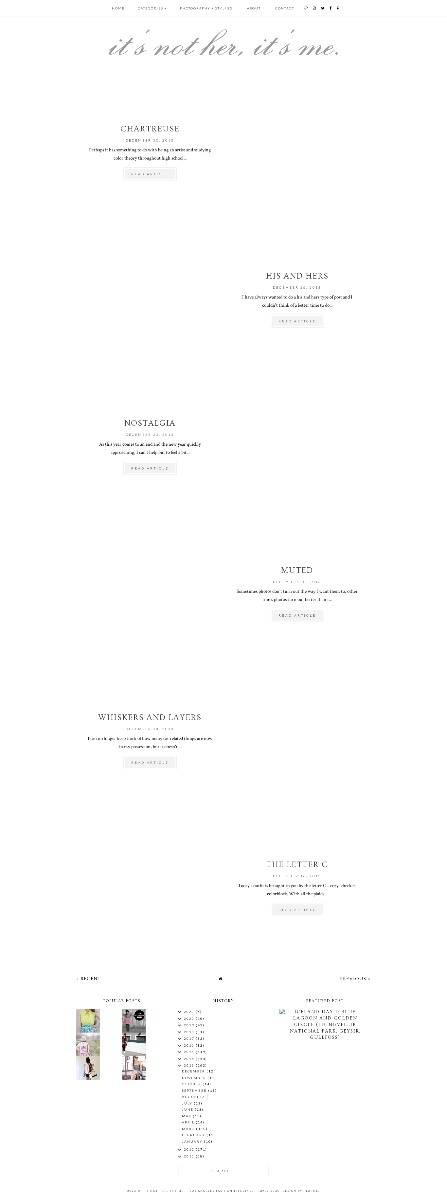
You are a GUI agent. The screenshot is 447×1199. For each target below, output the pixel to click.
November (194, 1078)
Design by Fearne (300, 1190)
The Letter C (297, 864)
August (191, 1097)
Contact (284, 8)
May (187, 1116)
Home (118, 8)
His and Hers (297, 276)
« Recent (88, 979)
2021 (190, 1012)
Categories (150, 8)
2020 (190, 1018)
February (194, 1135)
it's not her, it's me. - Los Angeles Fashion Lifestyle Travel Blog (211, 1190)
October (192, 1084)
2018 (190, 1032)
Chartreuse (150, 129)
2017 (190, 1038)
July (188, 1103)
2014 (190, 1059)
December (194, 1071)
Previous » (355, 979)
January (193, 1141)
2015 (190, 1052)
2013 (190, 1065)
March (190, 1129)
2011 (190, 1156)
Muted (297, 570)
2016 (190, 1045)
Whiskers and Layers (150, 717)
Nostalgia (150, 423)
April (189, 1122)
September (195, 1090)
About (254, 8)
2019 (190, 1025)
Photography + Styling (206, 8)
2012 (190, 1149)
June (188, 1109)
